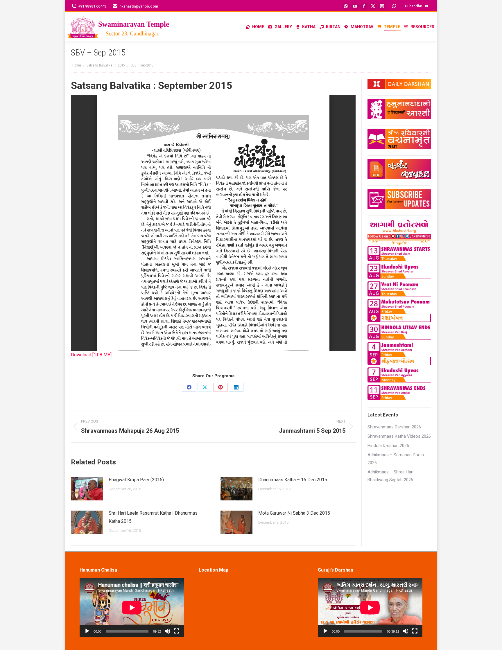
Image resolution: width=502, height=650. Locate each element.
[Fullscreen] (177, 631)
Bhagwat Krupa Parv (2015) (136, 479)
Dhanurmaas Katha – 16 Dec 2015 (292, 479)
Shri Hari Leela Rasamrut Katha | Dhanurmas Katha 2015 (153, 517)
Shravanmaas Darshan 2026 (394, 427)
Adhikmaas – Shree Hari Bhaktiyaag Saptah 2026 (390, 475)
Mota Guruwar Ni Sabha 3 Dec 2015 (294, 513)
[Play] (87, 631)
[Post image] (87, 488)
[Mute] (167, 631)
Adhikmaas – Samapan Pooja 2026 (395, 458)
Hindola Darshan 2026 (388, 445)
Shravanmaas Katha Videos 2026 (399, 436)
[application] (132, 607)
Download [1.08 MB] (91, 355)
